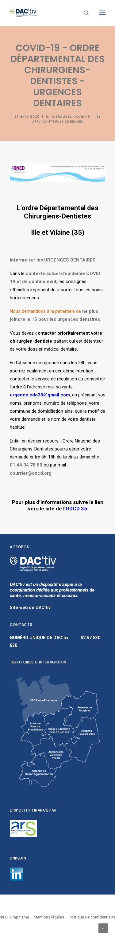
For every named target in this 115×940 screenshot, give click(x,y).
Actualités (61, 116)
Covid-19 (81, 116)
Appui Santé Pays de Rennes (57, 121)
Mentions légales (49, 917)
